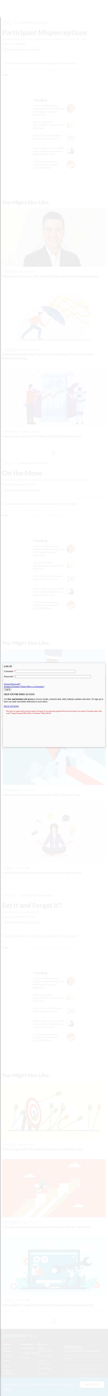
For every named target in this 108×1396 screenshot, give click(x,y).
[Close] (105, 662)
